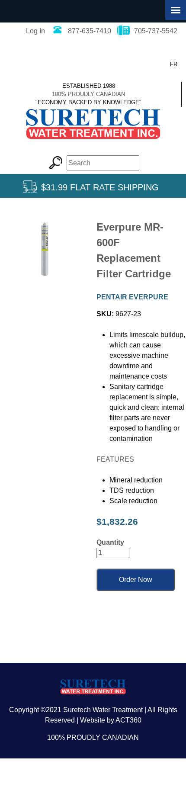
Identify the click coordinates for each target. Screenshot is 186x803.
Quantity (110, 542)
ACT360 (128, 720)
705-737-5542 (155, 31)
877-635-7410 (89, 31)
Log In (35, 31)
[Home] (93, 143)
